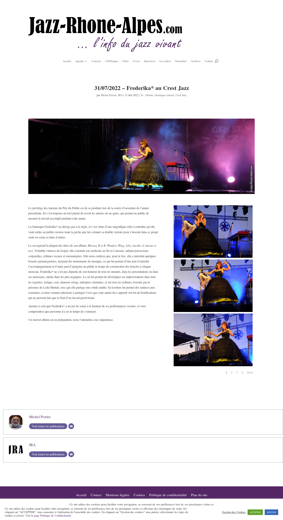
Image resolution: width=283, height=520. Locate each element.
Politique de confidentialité (168, 495)
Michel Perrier (108, 95)
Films (125, 61)
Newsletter (181, 61)
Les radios (165, 61)
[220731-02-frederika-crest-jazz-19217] (213, 366)
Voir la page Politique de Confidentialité (48, 515)
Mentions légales (117, 495)
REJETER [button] (271, 512)
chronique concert (164, 95)
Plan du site (199, 495)
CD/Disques (111, 61)
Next (250, 372)
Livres (136, 61)
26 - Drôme (146, 95)
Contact (209, 61)
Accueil (67, 61)
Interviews (149, 61)
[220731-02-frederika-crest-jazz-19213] (213, 312)
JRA (120, 95)
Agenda (79, 61)
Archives (195, 61)
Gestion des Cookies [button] (234, 512)
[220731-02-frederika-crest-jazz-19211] (213, 258)
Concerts (96, 61)
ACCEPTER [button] (255, 512)
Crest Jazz (181, 95)
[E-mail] (71, 426)
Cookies (139, 495)
